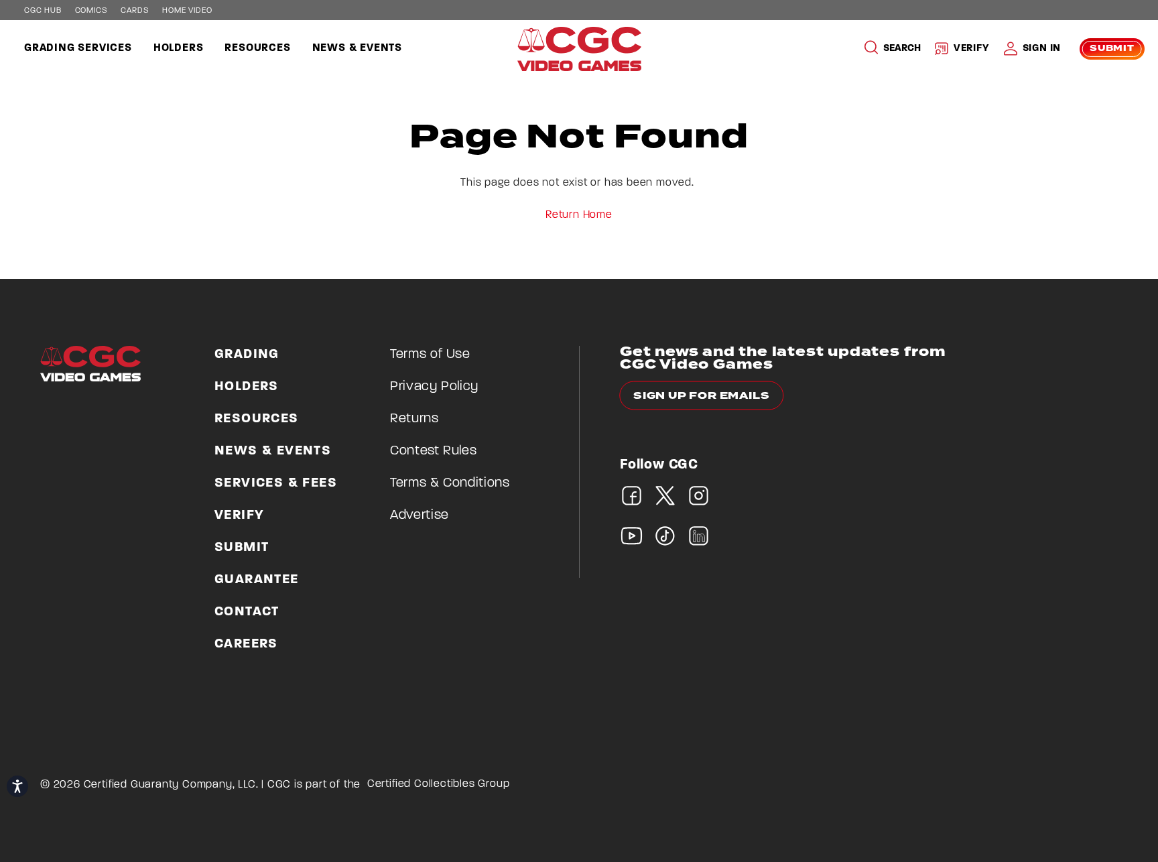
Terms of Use (430, 354)
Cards (135, 11)
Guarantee (256, 580)
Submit (1112, 48)
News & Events (357, 48)
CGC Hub (43, 11)
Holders (178, 48)
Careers (246, 644)
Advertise (419, 515)
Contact (246, 612)
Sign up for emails (701, 396)
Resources (257, 48)
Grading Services (78, 48)
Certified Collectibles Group (438, 784)
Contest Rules (433, 451)
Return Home (579, 215)
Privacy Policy (434, 386)
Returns (414, 419)
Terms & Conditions (450, 483)
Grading (246, 354)
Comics (91, 11)
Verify (972, 49)
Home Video (187, 11)
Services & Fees (275, 483)
